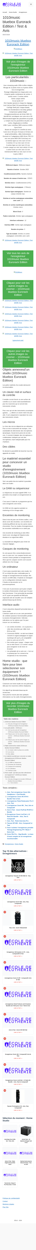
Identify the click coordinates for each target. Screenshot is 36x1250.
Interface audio (12, 770)
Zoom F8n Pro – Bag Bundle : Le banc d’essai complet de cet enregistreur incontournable (20, 836)
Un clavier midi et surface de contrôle (18, 750)
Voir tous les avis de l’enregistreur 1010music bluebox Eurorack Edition (18, 258)
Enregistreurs (23, 12)
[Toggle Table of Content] (30, 719)
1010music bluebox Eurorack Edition (15, 721)
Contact (5, 1201)
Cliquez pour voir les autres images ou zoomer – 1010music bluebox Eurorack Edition (18, 288)
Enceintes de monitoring (14, 764)
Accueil (5, 12)
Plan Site (5, 1207)
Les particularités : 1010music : (14, 728)
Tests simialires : (14, 782)
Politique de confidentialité (11, 1198)
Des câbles (11, 754)
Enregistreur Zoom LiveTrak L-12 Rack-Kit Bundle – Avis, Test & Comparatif (18, 817)
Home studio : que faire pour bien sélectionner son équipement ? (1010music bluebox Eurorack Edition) (18, 775)
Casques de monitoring (14, 766)
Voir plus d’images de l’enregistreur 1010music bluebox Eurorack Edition (18, 66)
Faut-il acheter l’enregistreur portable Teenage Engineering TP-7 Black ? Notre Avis (20, 830)
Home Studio (13, 12)
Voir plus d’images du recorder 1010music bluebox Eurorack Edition (18, 708)
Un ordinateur (12, 768)
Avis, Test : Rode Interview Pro (17, 821)
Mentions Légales (8, 1204)
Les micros (11, 752)
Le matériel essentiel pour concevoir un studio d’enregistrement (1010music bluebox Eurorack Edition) (18, 758)
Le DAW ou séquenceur (14, 762)
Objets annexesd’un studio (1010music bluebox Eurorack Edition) (16, 747)
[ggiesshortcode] (18, 340)
